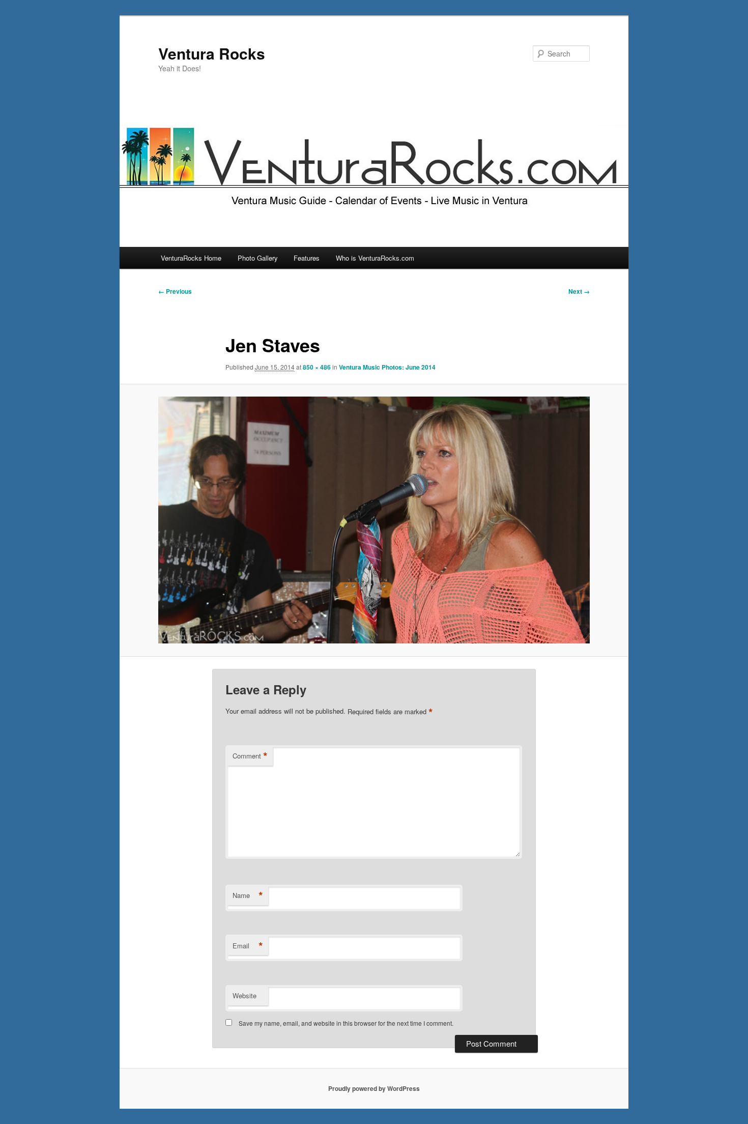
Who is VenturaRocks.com (375, 258)
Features (307, 258)
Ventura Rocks (211, 53)
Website (244, 995)
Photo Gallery (258, 258)
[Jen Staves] (374, 520)
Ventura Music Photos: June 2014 (387, 367)
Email (248, 946)
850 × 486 (317, 367)
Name (248, 895)
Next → (579, 291)
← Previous (175, 291)
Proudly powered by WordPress (374, 1088)
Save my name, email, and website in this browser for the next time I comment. (346, 1023)
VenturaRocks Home (191, 258)
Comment (250, 756)
